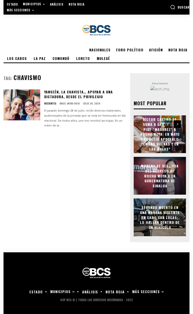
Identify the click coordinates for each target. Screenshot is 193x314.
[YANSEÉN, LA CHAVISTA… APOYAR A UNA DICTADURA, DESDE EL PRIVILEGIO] (22, 104)
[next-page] (177, 124)
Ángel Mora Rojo (70, 103)
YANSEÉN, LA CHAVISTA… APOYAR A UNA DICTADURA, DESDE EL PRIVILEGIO (78, 94)
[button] (179, 7)
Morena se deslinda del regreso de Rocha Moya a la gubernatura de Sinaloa (160, 175)
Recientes (50, 103)
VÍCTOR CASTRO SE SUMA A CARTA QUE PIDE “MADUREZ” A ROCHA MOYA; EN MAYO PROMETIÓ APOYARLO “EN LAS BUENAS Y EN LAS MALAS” (160, 134)
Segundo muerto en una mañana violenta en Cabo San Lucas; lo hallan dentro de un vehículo (160, 217)
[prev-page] (168, 124)
